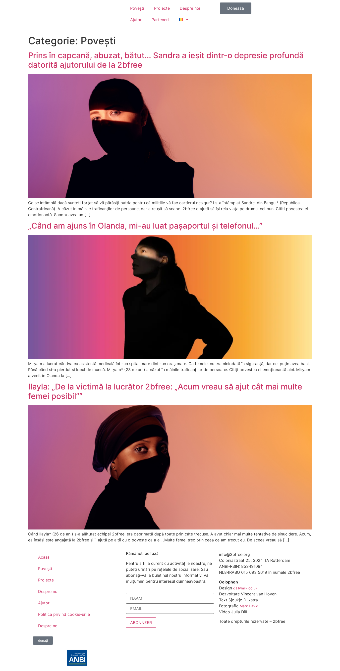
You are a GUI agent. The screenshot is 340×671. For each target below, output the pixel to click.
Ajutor (136, 19)
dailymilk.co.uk (245, 588)
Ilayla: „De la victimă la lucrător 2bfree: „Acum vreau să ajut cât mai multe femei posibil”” (165, 391)
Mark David (249, 606)
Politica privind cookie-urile (64, 614)
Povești (137, 8)
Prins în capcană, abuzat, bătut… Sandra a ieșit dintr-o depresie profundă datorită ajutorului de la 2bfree (166, 60)
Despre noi (190, 8)
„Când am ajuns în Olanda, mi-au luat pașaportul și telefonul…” (145, 226)
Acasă (44, 557)
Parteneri (160, 19)
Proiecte (162, 8)
